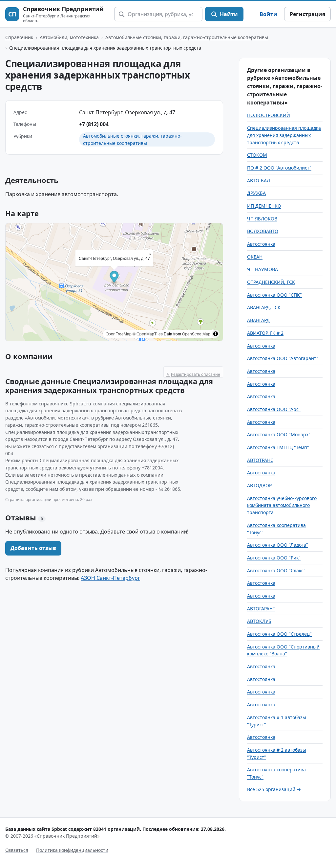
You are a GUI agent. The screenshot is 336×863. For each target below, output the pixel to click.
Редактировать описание (193, 374)
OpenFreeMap (119, 333)
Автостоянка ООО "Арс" (274, 409)
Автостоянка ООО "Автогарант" (282, 358)
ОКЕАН (254, 257)
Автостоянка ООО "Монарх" (278, 434)
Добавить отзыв (33, 548)
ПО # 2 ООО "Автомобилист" (279, 168)
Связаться (16, 850)
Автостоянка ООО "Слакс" (276, 570)
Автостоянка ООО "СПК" (274, 295)
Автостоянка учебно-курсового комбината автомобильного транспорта (282, 505)
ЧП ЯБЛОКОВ (262, 219)
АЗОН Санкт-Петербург (110, 577)
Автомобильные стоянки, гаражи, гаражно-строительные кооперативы (186, 37)
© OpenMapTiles (148, 333)
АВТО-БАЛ (258, 180)
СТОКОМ (257, 155)
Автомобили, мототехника (69, 37)
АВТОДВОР (259, 485)
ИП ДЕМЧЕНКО (264, 206)
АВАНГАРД (258, 320)
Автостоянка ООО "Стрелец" (279, 634)
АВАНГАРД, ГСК (264, 307)
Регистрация (307, 14)
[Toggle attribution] (216, 334)
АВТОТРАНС (260, 460)
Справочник (19, 37)
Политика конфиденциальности (72, 850)
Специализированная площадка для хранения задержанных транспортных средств (284, 135)
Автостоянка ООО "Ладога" (277, 545)
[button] (114, 277)
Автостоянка (261, 244)
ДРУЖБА (256, 193)
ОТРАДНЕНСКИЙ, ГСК (271, 282)
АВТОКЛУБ (259, 621)
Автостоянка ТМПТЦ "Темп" (278, 447)
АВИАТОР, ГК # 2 (265, 333)
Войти (268, 14)
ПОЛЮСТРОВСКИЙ (268, 115)
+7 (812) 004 (94, 124)
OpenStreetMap (196, 333)
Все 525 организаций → (274, 789)
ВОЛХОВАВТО (262, 231)
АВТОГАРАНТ (261, 608)
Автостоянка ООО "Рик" (274, 558)
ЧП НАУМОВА (262, 269)
